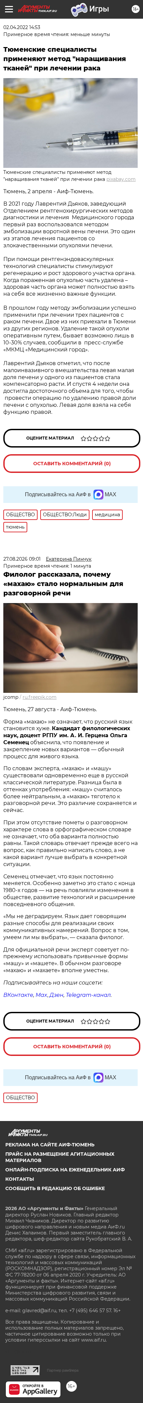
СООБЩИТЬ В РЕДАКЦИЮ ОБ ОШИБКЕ (55, 1188)
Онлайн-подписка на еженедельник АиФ (65, 1170)
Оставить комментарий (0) (72, 464)
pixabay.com (121, 179)
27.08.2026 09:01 (22, 559)
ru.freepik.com (40, 697)
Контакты (19, 1179)
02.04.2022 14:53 (21, 27)
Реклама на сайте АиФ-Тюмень (49, 1145)
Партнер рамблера (62, 1370)
